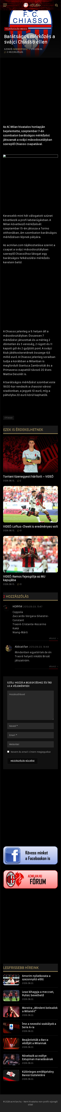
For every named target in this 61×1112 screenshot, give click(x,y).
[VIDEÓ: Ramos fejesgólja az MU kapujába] (30, 554)
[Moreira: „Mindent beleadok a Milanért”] (11, 1011)
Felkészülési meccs (16, 29)
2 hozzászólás (15, 52)
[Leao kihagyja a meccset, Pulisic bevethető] (11, 995)
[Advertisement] (30, 89)
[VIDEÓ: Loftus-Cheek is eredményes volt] (30, 504)
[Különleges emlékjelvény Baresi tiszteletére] (11, 1075)
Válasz (53, 638)
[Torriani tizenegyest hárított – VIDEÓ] (30, 454)
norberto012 (20, 49)
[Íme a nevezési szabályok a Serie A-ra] (11, 1027)
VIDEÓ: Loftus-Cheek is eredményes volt (30, 526)
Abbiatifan (21, 646)
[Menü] (5, 5)
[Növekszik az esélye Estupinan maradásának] (11, 1059)
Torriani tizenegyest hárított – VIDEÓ (28, 476)
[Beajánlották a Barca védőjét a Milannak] (11, 1043)
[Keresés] (56, 5)
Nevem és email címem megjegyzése (31, 752)
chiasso (9, 417)
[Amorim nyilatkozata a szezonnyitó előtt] (11, 979)
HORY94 (17, 606)
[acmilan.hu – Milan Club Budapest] (31, 5)
